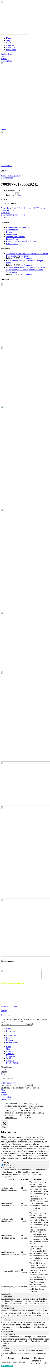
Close (3, 217)
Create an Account (8, 1083)
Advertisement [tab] (7, 1332)
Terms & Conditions (9, 1006)
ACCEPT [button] (28, 1117)
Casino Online (12, 230)
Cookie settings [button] (11, 1117)
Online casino (11, 234)
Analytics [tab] (5, 1317)
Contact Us (5, 1015)
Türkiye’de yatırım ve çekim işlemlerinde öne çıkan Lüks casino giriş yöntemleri (27, 254)
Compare (10, 1060)
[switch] (2, 1296)
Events (9, 232)
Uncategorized (14, 175)
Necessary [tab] (5, 1162)
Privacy (4, 1011)
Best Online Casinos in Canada (18, 227)
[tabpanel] (25, 1231)
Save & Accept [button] (7, 1366)
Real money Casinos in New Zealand (21, 241)
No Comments (26, 258)
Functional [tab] (5, 1294)
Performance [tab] (6, 1306)
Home (3, 175)
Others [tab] (3, 1346)
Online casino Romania (15, 237)
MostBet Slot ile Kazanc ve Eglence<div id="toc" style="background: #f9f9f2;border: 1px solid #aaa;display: (26, 269)
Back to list (5, 213)
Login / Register (12, 1063)
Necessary (8, 1165)
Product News (12, 239)
